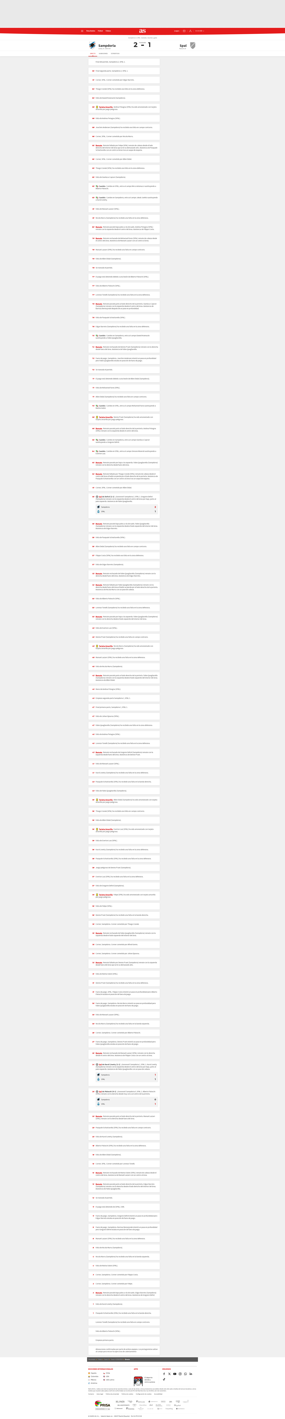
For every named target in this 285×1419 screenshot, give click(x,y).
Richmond (185, 1405)
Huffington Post (123, 1405)
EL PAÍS (120, 1401)
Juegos (176, 31)
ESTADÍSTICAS (115, 53)
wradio (135, 1405)
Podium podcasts (130, 1408)
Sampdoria (105, 507)
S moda (150, 1408)
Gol (100, 496)
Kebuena (176, 1405)
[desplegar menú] (82, 31)
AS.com (171, 1401)
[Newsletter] (184, 31)
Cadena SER (163, 1401)
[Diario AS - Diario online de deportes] (142, 31)
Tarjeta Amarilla (106, 107)
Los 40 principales (130, 1401)
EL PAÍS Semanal (159, 1405)
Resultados (90, 31)
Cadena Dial (151, 1405)
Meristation (169, 1408)
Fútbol (100, 31)
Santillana (140, 1401)
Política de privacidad (112, 1394)
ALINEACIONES (103, 53)
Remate (99, 145)
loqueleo (159, 1408)
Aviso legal (100, 1394)
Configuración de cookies (144, 1394)
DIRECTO (93, 53)
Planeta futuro (166, 1405)
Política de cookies (127, 1394)
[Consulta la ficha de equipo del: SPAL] (98, 511)
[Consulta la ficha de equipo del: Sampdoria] (98, 507)
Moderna (118, 1408)
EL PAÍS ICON (140, 1408)
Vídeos (108, 31)
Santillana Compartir (153, 1401)
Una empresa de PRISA (102, 1403)
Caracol (185, 1401)
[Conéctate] (190, 31)
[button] (102, 1409)
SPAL (103, 511)
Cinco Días (142, 1405)
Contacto (91, 1394)
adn (177, 1401)
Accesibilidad (158, 1394)
